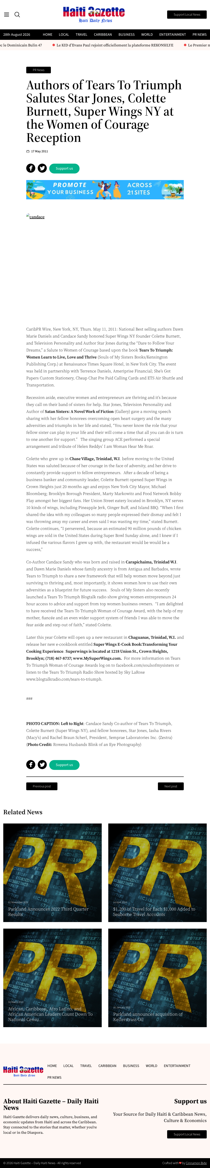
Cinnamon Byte (196, 1163)
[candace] (105, 265)
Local (64, 34)
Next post (170, 786)
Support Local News (187, 14)
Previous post (42, 786)
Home (47, 34)
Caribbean (103, 34)
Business (127, 34)
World (147, 34)
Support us (64, 168)
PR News (200, 34)
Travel (81, 34)
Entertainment (172, 34)
